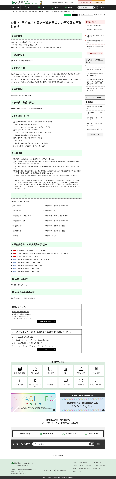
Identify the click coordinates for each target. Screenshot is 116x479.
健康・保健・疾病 (33, 11)
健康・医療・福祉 (23, 11)
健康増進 (41, 11)
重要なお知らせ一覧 (95, 53)
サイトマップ (77, 471)
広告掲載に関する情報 (99, 465)
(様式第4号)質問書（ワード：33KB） (29, 268)
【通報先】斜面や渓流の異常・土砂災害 (95, 47)
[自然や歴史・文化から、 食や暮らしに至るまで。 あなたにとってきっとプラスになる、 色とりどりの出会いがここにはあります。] (34, 408)
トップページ (14, 11)
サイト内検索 (78, 7)
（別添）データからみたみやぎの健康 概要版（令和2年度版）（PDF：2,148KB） (43, 253)
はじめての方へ (98, 468)
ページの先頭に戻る (58, 455)
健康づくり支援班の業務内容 (94, 107)
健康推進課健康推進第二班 (20, 312)
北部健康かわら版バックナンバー (94, 118)
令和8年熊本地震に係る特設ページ (95, 30)
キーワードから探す (21, 444)
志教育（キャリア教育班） (94, 69)
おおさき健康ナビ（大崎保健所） (94, 113)
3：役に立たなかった (42, 340)
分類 (42, 7)
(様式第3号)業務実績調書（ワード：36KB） (31, 265)
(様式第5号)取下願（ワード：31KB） (29, 271)
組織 (56, 7)
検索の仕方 (102, 7)
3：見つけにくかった (46, 346)
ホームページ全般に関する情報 (82, 468)
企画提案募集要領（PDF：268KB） (28, 256)
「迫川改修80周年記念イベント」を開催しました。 (95, 74)
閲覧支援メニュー (71, 2)
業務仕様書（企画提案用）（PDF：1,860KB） (32, 250)
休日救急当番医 (97, 2)
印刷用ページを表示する (87, 15)
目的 (28, 7)
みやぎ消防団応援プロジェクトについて (95, 89)
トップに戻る (15, 7)
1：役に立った (18, 340)
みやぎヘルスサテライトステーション (94, 124)
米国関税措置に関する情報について (95, 41)
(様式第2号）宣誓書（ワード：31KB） (29, 262)
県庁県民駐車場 (61, 470)
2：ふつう (29, 340)
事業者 (70, 7)
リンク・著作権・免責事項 (80, 462)
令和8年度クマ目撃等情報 (94, 25)
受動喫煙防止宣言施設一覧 (94, 129)
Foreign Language (58, 2)
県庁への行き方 (48, 470)
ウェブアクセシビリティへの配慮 (82, 465)
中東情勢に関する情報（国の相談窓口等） (95, 36)
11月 (88, 66)
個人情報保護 (97, 462)
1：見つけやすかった (20, 346)
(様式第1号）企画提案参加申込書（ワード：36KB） (33, 259)
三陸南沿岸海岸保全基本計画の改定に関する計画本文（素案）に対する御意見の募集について (95, 82)
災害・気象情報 (83, 2)
